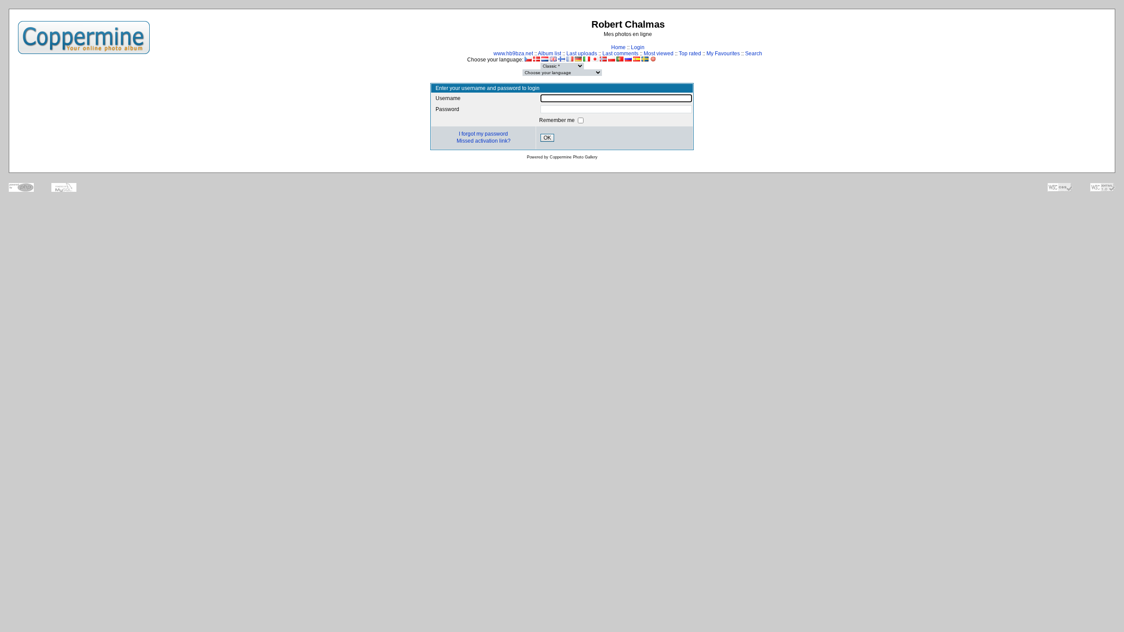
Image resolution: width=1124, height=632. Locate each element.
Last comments (620, 53)
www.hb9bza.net (513, 53)
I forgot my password (483, 134)
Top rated (690, 53)
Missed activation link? (484, 141)
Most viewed (659, 53)
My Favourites (723, 53)
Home (618, 47)
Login (638, 47)
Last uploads (581, 53)
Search (753, 53)
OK (547, 138)
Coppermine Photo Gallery (574, 157)
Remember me (557, 120)
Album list (549, 53)
